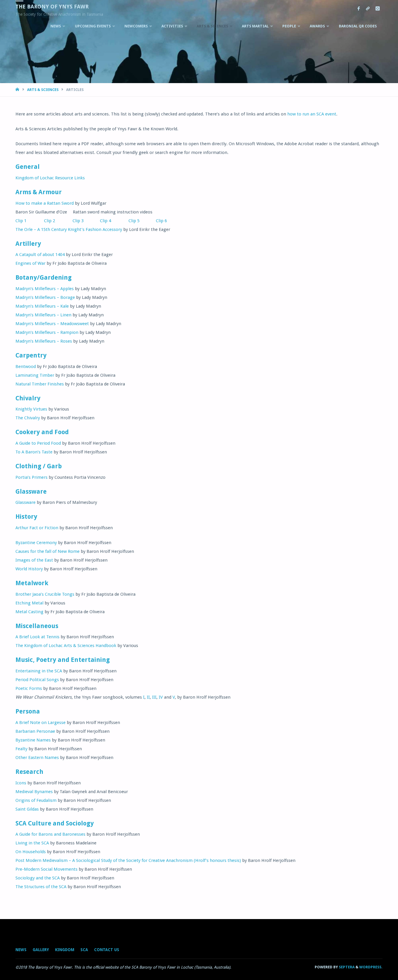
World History (29, 568)
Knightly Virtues (31, 409)
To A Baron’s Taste (33, 452)
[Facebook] (358, 8)
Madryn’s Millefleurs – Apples (44, 288)
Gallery (41, 949)
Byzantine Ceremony (36, 542)
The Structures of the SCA (40, 886)
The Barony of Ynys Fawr (52, 6)
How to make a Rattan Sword (44, 203)
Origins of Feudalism (36, 800)
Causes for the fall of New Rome (47, 551)
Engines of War (30, 263)
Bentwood (25, 366)
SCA (84, 949)
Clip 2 (42, 220)
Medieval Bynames (34, 791)
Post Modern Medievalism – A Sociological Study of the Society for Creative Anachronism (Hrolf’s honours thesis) (128, 860)
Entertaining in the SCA (38, 671)
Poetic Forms (28, 688)
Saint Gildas (27, 809)
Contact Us (106, 949)
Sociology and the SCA (37, 878)
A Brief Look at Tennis (37, 636)
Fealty (21, 748)
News (21, 949)
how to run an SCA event (311, 114)
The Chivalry (27, 417)
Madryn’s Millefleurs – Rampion (46, 332)
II (148, 697)
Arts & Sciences (43, 89)
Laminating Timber (34, 375)
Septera (346, 967)
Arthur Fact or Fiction (36, 527)
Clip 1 (21, 220)
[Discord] (367, 8)
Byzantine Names (33, 740)
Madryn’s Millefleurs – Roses (43, 341)
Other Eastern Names (37, 757)
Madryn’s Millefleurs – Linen (43, 315)
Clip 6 (159, 220)
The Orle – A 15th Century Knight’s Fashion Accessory (68, 229)
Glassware (25, 502)
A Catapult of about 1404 (40, 254)
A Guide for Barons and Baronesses (50, 834)
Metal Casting (29, 611)
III (154, 697)
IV (161, 697)
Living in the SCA (32, 843)
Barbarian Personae (35, 731)
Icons (20, 783)
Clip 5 (130, 220)
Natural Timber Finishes (39, 384)
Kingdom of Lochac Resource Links (50, 177)
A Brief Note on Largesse (40, 722)
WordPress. (371, 967)
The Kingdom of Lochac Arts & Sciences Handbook (65, 645)
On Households (30, 851)
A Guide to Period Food (38, 443)
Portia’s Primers (31, 477)
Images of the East (34, 560)
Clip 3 (75, 220)
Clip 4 (98, 220)
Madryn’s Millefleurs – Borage (45, 297)
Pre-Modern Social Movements (46, 869)
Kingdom (64, 949)
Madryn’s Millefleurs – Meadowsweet (52, 323)
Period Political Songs (37, 679)
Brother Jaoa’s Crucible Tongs (44, 594)
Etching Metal (29, 603)
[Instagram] (377, 8)
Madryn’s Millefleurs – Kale (42, 306)
